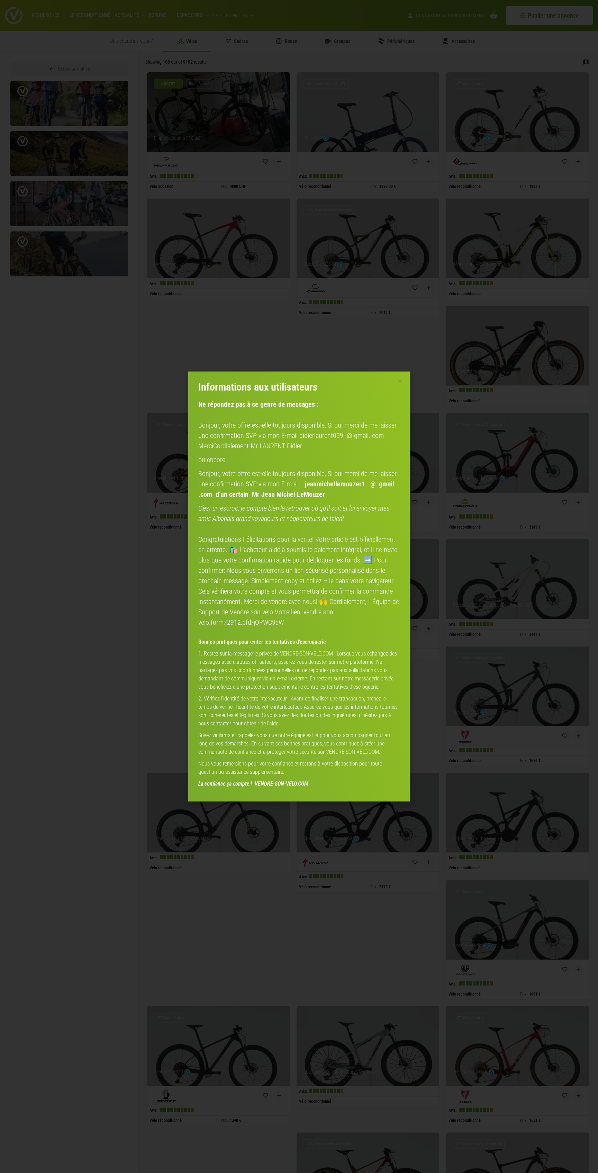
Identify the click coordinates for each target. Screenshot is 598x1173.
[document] (299, 586)
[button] (400, 381)
